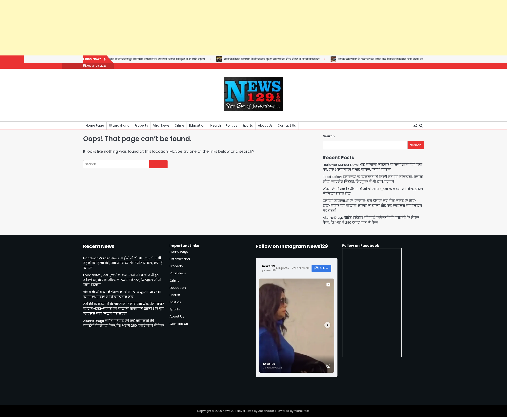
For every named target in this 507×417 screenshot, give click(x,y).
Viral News (161, 125)
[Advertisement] (119, 27)
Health (215, 125)
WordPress (302, 411)
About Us (265, 125)
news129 (228, 411)
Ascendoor (266, 411)
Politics (231, 125)
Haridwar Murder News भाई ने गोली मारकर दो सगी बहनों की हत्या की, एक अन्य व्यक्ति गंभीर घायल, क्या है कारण (372, 167)
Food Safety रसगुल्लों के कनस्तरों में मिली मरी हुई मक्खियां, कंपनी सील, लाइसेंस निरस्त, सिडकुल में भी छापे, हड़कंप (122, 59)
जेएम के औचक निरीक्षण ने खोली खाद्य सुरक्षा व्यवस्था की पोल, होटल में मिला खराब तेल (254, 59)
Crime (179, 125)
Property (141, 125)
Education (197, 125)
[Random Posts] (415, 126)
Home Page (95, 125)
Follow (324, 268)
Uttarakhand (119, 125)
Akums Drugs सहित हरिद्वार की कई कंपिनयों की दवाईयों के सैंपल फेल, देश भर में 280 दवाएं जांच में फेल (371, 220)
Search (329, 136)
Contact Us (286, 125)
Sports (247, 125)
